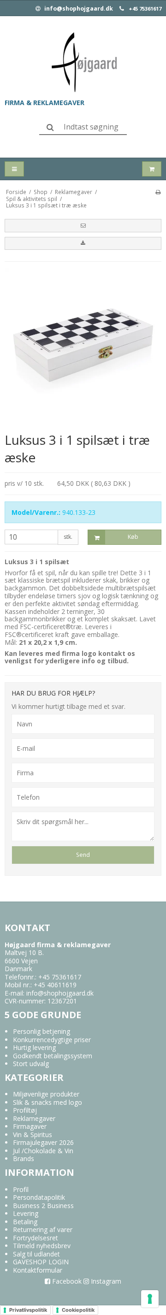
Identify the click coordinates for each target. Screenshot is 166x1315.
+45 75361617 (145, 9)
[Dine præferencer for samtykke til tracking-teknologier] (150, 1299)
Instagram (105, 1281)
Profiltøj (25, 1110)
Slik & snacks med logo (47, 1102)
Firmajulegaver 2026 (43, 1142)
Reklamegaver (34, 1118)
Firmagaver (30, 1126)
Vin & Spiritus (32, 1134)
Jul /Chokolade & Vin (43, 1150)
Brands (23, 1158)
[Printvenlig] (157, 191)
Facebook (66, 1281)
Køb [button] (133, 537)
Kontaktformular (37, 1270)
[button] (83, 225)
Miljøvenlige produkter (46, 1094)
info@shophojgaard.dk (78, 8)
